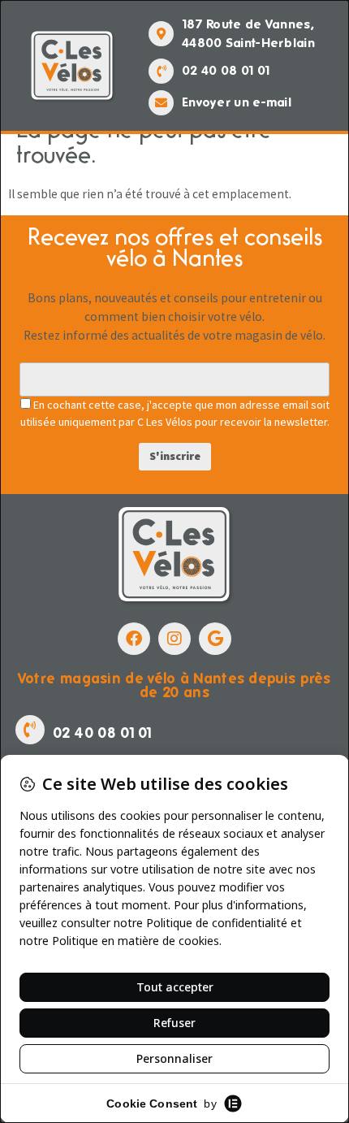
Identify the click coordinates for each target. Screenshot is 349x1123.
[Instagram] (174, 638)
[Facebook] (134, 638)
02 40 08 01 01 (225, 70)
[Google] (215, 638)
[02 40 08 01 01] (161, 71)
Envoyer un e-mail (236, 102)
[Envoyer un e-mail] (161, 102)
